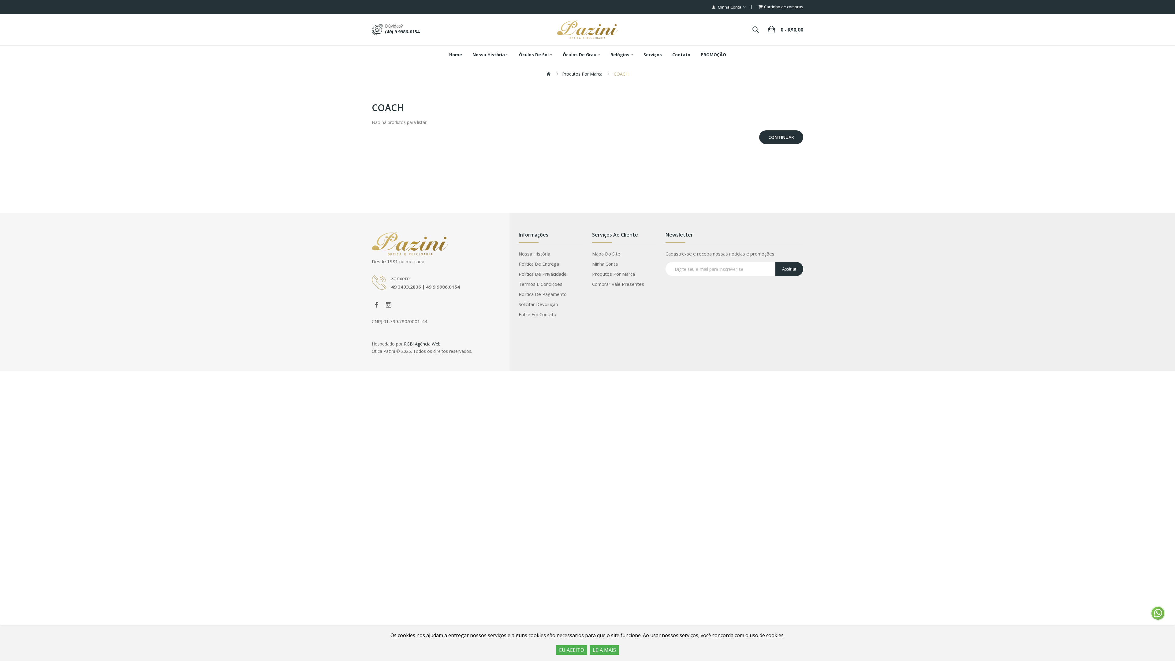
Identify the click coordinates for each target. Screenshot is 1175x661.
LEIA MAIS (604, 650)
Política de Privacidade (543, 274)
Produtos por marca (582, 74)
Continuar (781, 137)
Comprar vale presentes (618, 284)
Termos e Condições (540, 284)
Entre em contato (537, 314)
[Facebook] (376, 304)
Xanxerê (400, 278)
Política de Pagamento (543, 294)
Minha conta (605, 264)
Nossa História (534, 254)
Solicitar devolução (538, 304)
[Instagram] (388, 304)
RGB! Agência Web (422, 344)
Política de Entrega (539, 264)
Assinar (789, 269)
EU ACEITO (571, 650)
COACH (621, 74)
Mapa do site (606, 254)
